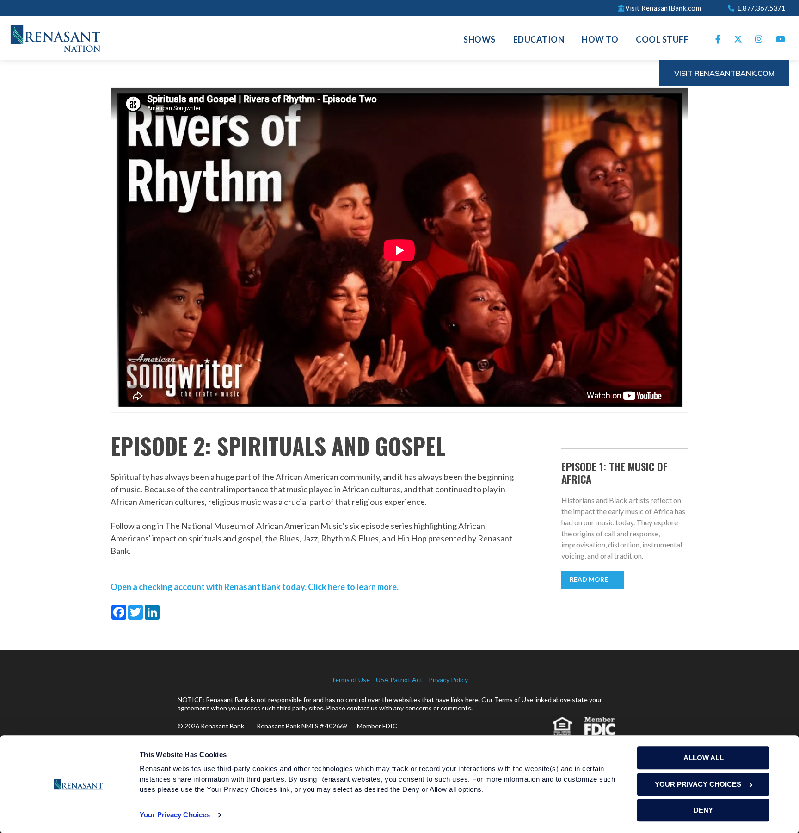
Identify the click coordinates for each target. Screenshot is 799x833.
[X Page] (738, 38)
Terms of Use (350, 680)
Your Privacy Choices (175, 815)
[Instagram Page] (759, 38)
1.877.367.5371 (760, 8)
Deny (703, 810)
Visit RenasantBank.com (663, 8)
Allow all (703, 758)
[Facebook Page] (718, 38)
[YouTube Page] (781, 38)
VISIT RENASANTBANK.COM (724, 73)
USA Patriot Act (399, 680)
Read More (589, 579)
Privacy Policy (448, 680)
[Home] (55, 37)
